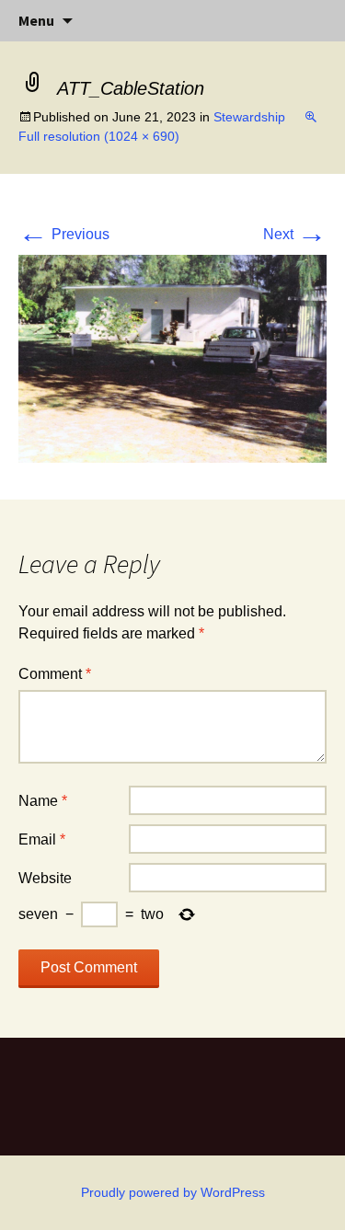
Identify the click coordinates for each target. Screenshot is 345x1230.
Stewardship (249, 116)
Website (45, 878)
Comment (54, 674)
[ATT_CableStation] (172, 357)
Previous (63, 234)
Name (42, 801)
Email (41, 839)
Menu (36, 20)
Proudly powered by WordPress (173, 1192)
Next (295, 234)
